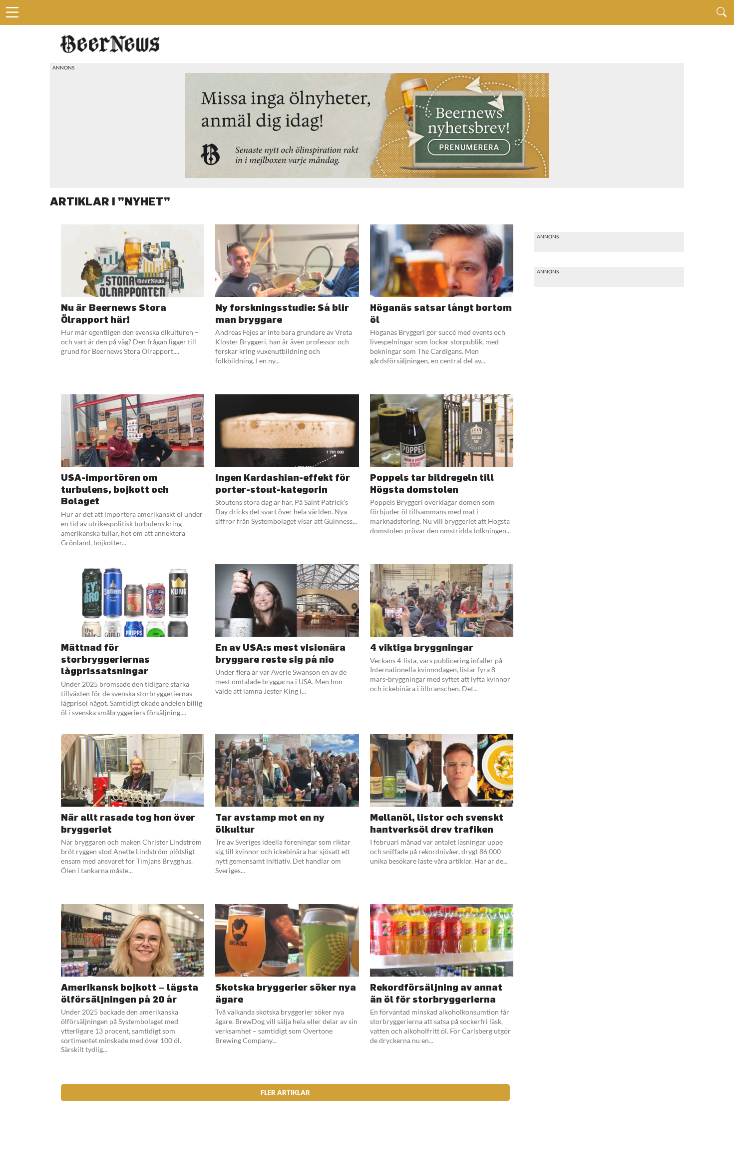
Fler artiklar (285, 1093)
